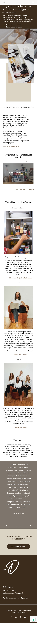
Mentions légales (9, 590)
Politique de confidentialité (13, 593)
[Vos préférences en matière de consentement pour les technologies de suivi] (33, 619)
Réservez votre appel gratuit (15, 598)
